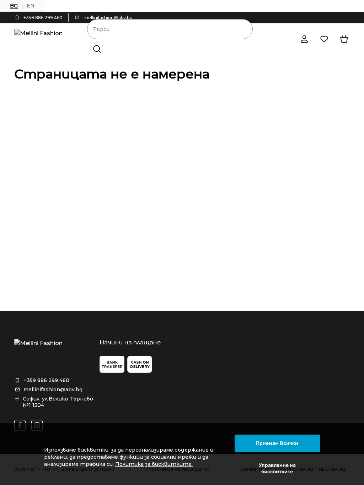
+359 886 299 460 (43, 17)
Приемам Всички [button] (277, 443)
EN (30, 5)
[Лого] (40, 39)
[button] (97, 49)
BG (14, 5)
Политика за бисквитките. (154, 464)
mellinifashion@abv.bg (108, 17)
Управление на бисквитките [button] (277, 468)
